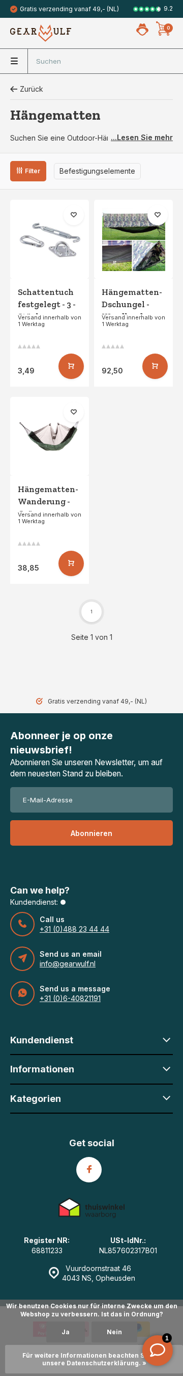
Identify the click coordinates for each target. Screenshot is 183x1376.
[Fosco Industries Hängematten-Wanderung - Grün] (49, 436)
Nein (114, 1332)
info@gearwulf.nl (68, 963)
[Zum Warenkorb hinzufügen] (71, 366)
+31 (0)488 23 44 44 (74, 929)
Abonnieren (91, 833)
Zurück (31, 89)
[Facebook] (89, 1169)
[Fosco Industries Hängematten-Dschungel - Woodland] (133, 239)
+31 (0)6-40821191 (70, 998)
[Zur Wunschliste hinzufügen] (74, 215)
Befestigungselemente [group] (97, 171)
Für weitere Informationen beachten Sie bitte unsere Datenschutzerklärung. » (94, 1359)
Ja (66, 1332)
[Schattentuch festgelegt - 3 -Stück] (49, 239)
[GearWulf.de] (40, 33)
